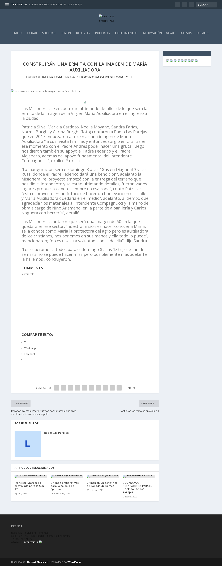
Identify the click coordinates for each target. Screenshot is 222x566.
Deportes (83, 33)
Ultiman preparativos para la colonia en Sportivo (65, 486)
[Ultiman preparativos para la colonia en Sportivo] (67, 476)
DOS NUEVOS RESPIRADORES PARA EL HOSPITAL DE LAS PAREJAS (137, 487)
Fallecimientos (126, 33)
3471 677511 (31, 542)
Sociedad (49, 33)
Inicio (18, 33)
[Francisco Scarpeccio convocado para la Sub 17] (31, 476)
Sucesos (186, 33)
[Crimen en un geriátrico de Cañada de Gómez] (103, 476)
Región (66, 33)
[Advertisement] (85, 306)
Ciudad (32, 33)
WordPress (74, 562)
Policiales (102, 33)
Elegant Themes (36, 562)
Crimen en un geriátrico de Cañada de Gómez (102, 484)
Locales (202, 33)
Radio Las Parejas (52, 76)
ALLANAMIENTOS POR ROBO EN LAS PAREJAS (56, 4)
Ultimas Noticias (114, 76)
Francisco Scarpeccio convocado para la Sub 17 (29, 486)
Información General (158, 33)
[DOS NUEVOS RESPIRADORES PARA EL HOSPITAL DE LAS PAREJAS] (139, 476)
